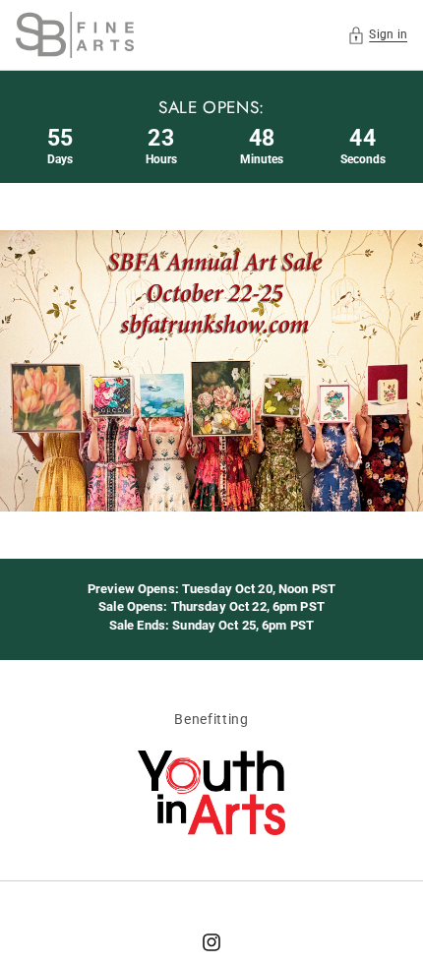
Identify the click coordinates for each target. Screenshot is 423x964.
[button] (377, 35)
